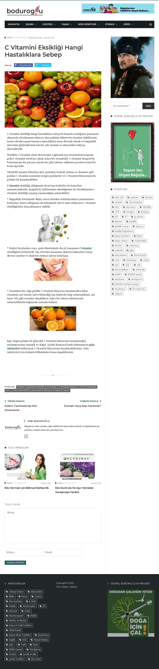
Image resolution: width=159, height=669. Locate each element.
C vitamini (13, 185)
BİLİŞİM (30, 24)
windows (119, 279)
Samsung (131, 260)
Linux (27, 611)
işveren (139, 226)
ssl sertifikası (121, 269)
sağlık (47, 390)
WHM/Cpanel (135, 274)
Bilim (11, 596)
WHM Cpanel (15, 649)
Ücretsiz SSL (138, 289)
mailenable (140, 241)
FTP (117, 212)
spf (116, 265)
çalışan (118, 293)
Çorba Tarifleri (16, 659)
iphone (118, 221)
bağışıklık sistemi (35, 387)
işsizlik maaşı (121, 226)
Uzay (35, 644)
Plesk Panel (140, 255)
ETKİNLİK (109, 24)
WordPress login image (127, 284)
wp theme (120, 289)
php (132, 250)
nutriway (134, 245)
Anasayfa (13, 24)
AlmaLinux (36, 591)
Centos (38, 596)
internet (13, 611)
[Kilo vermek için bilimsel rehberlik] (28, 467)
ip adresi (138, 216)
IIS (116, 216)
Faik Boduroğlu (35, 37)
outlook (119, 250)
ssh (138, 265)
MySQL (118, 245)
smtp (146, 260)
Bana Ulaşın (15, 31)
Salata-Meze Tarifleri (20, 635)
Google (130, 212)
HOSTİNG (47, 24)
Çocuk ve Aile (29, 654)
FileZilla (147, 207)
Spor (11, 644)
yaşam (66, 390)
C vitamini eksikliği (68, 387)
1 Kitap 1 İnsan (16, 591)
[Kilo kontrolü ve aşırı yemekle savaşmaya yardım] (78, 467)
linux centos (121, 241)
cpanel (118, 202)
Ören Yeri (36, 659)
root (117, 260)
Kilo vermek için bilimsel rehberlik (27, 487)
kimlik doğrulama (124, 231)
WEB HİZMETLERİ (87, 24)
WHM (118, 274)
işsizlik (132, 221)
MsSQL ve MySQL (18, 620)
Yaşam (65, 24)
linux (139, 236)
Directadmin (135, 202)
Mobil (33, 615)
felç (8, 390)
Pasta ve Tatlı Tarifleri (20, 625)
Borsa (24, 596)
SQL (127, 265)
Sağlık (10, 37)
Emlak (12, 606)
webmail (140, 269)
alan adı (119, 197)
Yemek (12, 654)
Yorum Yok (49, 37)
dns (117, 207)
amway (20, 387)
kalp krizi (36, 390)
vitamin (56, 390)
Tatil (23, 644)
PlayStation (121, 255)
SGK (24, 640)
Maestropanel (16, 615)
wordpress (136, 279)
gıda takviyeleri (21, 390)
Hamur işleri (29, 606)
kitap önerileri (122, 236)
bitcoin (148, 197)
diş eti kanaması (88, 387)
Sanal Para (43, 635)
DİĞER (127, 24)
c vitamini (51, 387)
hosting (145, 212)
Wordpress (35, 649)
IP (126, 216)
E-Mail (32, 601)
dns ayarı (131, 207)
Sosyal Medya (41, 640)
